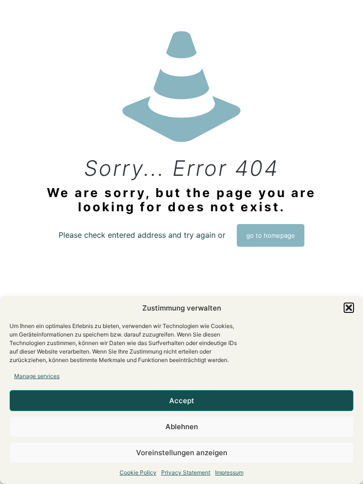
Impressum (229, 472)
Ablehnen (181, 426)
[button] (349, 307)
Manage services (37, 376)
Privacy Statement (185, 472)
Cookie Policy (138, 472)
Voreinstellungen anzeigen (181, 452)
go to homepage (270, 235)
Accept (181, 400)
